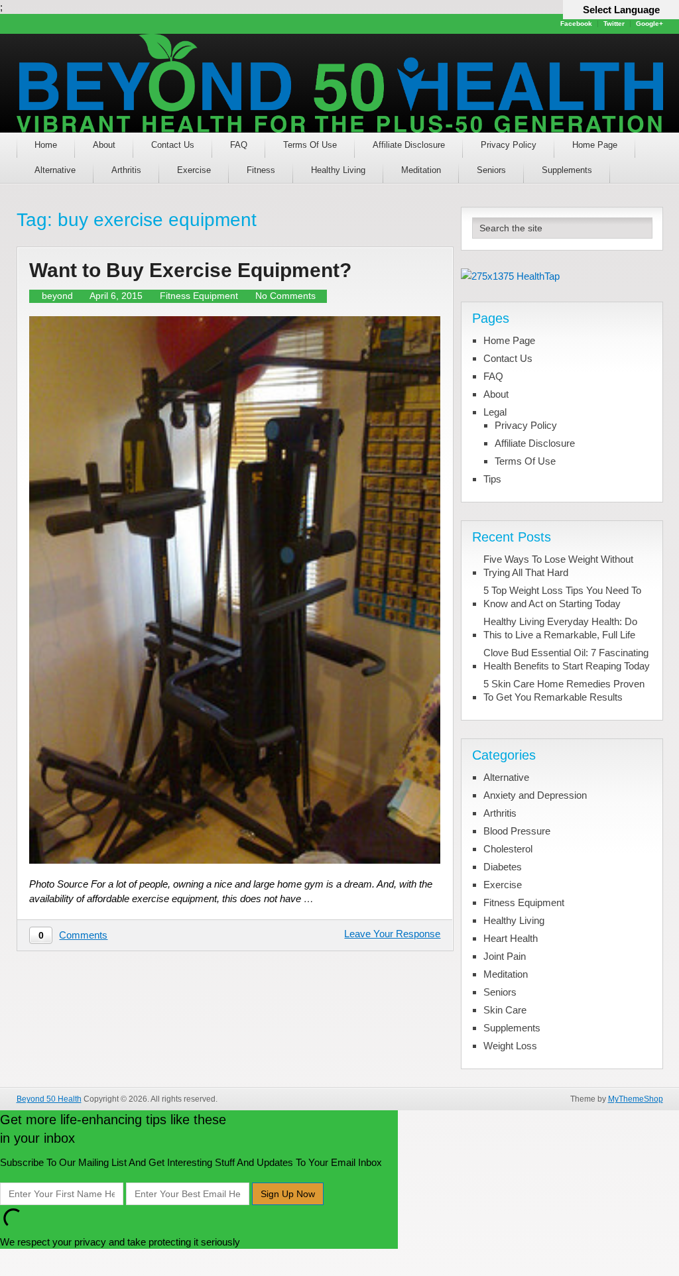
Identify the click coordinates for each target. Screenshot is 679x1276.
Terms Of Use (310, 145)
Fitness (261, 170)
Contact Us (172, 145)
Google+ (649, 24)
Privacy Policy (508, 145)
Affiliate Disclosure (409, 145)
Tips (492, 479)
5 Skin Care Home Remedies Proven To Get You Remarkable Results (564, 690)
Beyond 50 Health (49, 1099)
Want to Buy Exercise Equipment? (190, 270)
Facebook (576, 24)
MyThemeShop (635, 1099)
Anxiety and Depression (535, 795)
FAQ (238, 145)
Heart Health (510, 938)
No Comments (285, 295)
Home (45, 145)
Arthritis (126, 170)
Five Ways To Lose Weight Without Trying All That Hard (558, 565)
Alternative (55, 170)
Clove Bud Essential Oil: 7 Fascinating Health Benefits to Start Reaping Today (566, 659)
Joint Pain (504, 956)
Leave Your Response (392, 933)
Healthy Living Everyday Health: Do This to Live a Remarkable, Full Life (560, 628)
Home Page (594, 145)
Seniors (491, 170)
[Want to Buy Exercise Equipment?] (234, 590)
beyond (57, 295)
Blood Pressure (516, 831)
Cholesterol (507, 848)
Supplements (567, 170)
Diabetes (502, 866)
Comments (83, 935)
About (104, 145)
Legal (495, 412)
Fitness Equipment (199, 295)
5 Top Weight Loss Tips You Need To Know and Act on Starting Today (562, 597)
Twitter (614, 24)
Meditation (421, 170)
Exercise (194, 170)
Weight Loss (510, 1045)
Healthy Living (338, 170)
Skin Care (504, 1009)
